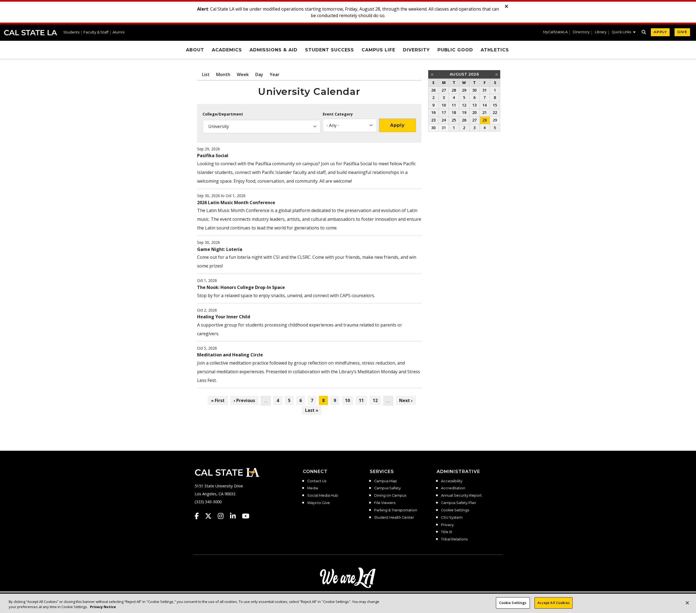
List (206, 74)
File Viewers (384, 503)
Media (312, 488)
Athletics (495, 49)
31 (444, 127)
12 (376, 400)
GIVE (682, 32)
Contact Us (316, 481)
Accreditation (453, 488)
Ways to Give (318, 503)
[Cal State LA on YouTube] (245, 516)
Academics (227, 49)
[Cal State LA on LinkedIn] (235, 516)
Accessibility (451, 481)
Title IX (446, 532)
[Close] (687, 603)
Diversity (416, 49)
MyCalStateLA (555, 32)
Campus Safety (387, 488)
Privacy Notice (103, 607)
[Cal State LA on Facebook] (199, 516)
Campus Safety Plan (458, 503)
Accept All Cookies (553, 602)
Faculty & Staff (95, 32)
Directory (581, 32)
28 (484, 120)
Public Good (455, 49)
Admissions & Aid (273, 49)
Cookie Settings (455, 510)
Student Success (329, 49)
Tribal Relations (454, 539)
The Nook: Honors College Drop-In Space (241, 287)
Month (223, 74)
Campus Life (378, 49)
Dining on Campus (390, 495)
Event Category (338, 114)
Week (243, 74)
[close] (506, 6)
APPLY (660, 32)
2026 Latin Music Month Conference (236, 203)
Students (71, 32)
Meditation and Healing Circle (230, 355)
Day (259, 74)
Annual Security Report (461, 495)
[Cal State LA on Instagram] (223, 516)
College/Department (223, 114)
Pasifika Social (212, 155)
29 (495, 120)
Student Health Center (394, 517)
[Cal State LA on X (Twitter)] (211, 516)
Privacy (447, 525)
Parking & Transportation (395, 510)
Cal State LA (30, 32)
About (195, 49)
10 (349, 400)
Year (274, 74)
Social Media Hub (322, 495)
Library (601, 32)
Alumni (119, 32)
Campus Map (385, 481)
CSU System (451, 517)
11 (363, 400)
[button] (623, 32)
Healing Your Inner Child (223, 317)
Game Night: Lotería (219, 249)
